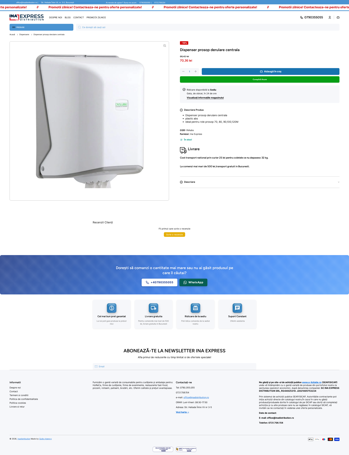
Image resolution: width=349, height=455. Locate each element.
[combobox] (207, 27)
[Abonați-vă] (252, 366)
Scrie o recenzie (174, 234)
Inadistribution (24, 439)
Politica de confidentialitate (24, 399)
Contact (14, 391)
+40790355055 (162, 282)
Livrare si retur (17, 406)
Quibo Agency (45, 439)
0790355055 (144, 2)
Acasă (12, 34)
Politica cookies (18, 402)
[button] (338, 17)
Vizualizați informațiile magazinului (205, 97)
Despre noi (15, 387)
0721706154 (159, 2)
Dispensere (24, 34)
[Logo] (27, 17)
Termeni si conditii (19, 395)
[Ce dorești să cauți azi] (78, 27)
